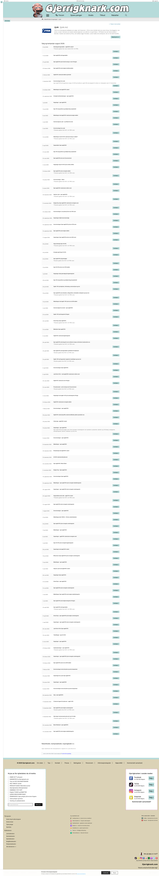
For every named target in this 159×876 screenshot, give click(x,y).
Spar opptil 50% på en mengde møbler (62, 171)
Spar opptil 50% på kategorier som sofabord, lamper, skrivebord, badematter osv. (71, 342)
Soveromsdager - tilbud (58, 179)
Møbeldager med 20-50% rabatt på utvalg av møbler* (65, 136)
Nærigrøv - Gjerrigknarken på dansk (151, 820)
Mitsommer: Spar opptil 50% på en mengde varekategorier (66, 555)
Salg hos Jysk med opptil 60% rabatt (61, 568)
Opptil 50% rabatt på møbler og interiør (62, 74)
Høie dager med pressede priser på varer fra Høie (64, 716)
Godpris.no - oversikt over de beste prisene (81, 825)
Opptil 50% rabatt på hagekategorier (61, 335)
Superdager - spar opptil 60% (60, 682)
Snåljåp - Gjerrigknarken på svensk (151, 818)
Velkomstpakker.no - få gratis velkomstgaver (81, 820)
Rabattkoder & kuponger (50, 19)
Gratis (90, 15)
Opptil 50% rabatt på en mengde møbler (62, 402)
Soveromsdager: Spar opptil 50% (60, 367)
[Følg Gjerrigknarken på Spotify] (149, 858)
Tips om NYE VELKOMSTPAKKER (19, 781)
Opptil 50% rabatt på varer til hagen (61, 380)
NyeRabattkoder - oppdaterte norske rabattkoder (82, 823)
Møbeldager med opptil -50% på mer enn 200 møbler (65, 301)
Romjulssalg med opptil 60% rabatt (61, 450)
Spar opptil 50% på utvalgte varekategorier (63, 707)
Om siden (40, 763)
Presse (67, 763)
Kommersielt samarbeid (134, 763)
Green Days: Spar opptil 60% (59, 320)
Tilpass (114, 872)
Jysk (60, 19)
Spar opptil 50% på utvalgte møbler (61, 230)
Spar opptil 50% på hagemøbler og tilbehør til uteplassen (66, 350)
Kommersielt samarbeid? (141, 802)
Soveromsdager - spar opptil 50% (61, 408)
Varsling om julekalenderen (17, 801)
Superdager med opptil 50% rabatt (61, 549)
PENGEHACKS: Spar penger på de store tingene (23, 796)
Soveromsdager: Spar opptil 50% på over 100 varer (64, 224)
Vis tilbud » (116, 51)
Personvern (89, 763)
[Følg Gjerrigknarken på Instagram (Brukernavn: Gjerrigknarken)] (141, 858)
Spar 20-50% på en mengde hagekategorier (63, 542)
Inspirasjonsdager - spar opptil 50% (61, 647)
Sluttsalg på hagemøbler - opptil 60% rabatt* (63, 46)
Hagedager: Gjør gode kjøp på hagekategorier (63, 273)
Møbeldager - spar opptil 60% (60, 444)
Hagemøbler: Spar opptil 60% (60, 145)
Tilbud (102, 15)
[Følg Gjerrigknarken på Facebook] (144, 858)
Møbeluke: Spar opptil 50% (59, 329)
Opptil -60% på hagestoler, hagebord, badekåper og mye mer (67, 359)
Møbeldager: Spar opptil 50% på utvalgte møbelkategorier (66, 594)
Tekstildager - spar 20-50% (59, 635)
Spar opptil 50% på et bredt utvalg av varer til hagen (65, 61)
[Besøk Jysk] (47, 31)
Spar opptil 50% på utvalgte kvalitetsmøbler (63, 68)
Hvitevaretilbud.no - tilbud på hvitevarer (80, 832)
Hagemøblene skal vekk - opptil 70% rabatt (63, 495)
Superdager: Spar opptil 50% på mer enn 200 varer (64, 237)
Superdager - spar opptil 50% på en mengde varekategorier (66, 489)
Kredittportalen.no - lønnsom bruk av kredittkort (81, 818)
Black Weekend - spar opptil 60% (60, 724)
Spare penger (76, 15)
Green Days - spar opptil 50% (59, 581)
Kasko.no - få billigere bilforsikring (79, 830)
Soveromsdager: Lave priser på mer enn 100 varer (64, 211)
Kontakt (57, 763)
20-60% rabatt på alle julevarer (60, 457)
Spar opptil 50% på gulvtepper (60, 258)
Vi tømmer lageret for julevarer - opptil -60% (63, 701)
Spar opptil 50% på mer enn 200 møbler (62, 662)
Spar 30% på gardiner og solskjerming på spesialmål (65, 280)
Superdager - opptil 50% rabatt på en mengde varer (65, 536)
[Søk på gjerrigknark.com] (126, 15)
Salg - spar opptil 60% (58, 695)
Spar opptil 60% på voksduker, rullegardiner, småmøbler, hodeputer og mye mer (71, 292)
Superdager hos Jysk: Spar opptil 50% (62, 675)
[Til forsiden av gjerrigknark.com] (37, 10)
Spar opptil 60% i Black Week (60, 463)
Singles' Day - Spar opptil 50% (60, 470)
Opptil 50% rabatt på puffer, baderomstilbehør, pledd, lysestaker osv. (69, 414)
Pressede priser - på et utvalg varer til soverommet (64, 387)
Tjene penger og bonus (16, 798)
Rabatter (115, 15)
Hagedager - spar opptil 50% (59, 102)
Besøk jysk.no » (115, 37)
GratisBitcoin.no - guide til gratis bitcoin (80, 827)
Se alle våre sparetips (66, 753)
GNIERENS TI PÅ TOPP (16, 790)
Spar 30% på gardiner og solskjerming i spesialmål (64, 109)
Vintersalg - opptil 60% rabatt (60, 421)
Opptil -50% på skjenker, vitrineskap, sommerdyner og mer (66, 286)
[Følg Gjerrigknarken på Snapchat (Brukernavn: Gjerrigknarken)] (138, 858)
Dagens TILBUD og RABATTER (18, 792)
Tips (49, 763)
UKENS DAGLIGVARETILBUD (18, 794)
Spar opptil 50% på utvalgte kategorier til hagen (64, 600)
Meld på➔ (38, 804)
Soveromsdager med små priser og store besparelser (65, 669)
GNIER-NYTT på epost (16, 777)
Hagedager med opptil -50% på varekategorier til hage (65, 395)
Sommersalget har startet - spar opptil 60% (63, 307)
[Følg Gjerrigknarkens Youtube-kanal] (146, 858)
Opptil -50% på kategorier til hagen (61, 314)
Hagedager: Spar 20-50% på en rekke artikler (63, 164)
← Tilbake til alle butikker (114, 24)
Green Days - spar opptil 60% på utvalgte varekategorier (66, 615)
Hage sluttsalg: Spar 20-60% (59, 243)
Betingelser (77, 763)
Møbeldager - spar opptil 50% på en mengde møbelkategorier (67, 482)
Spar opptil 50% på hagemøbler (60, 607)
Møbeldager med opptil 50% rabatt (61, 89)
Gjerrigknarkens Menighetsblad (18, 788)
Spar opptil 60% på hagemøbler (60, 55)
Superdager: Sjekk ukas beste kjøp (61, 218)
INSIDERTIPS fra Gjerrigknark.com (19, 779)
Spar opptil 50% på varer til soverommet (62, 158)
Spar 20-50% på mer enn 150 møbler (61, 267)
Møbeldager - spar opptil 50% (60, 530)
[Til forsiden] (87, 9)
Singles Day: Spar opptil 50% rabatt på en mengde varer (66, 203)
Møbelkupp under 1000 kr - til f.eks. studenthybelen (65, 517)
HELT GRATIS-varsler (15, 783)
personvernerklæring (81, 873)
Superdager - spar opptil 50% (60, 427)
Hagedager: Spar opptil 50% (59, 575)
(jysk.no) (64, 27)
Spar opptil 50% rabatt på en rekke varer (62, 188)
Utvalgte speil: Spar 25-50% (59, 252)
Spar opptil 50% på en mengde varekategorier (63, 504)
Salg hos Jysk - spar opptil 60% (60, 194)
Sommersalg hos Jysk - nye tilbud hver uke (63, 121)
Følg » (151, 778)
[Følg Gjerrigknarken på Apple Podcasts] (151, 858)
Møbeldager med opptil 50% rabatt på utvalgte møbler (65, 115)
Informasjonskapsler (104, 763)
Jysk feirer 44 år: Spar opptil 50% (60, 628)
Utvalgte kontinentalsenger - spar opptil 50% (63, 96)
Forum (61, 15)
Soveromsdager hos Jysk (59, 81)
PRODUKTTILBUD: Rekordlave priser (20, 785)
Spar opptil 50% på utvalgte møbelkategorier (63, 731)
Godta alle (105, 872)
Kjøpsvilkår (118, 763)
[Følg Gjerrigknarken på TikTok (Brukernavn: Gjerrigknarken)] (136, 858)
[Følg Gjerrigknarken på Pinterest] (157, 858)
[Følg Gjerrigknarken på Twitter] (154, 858)
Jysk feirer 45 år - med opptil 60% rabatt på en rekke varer (66, 374)
